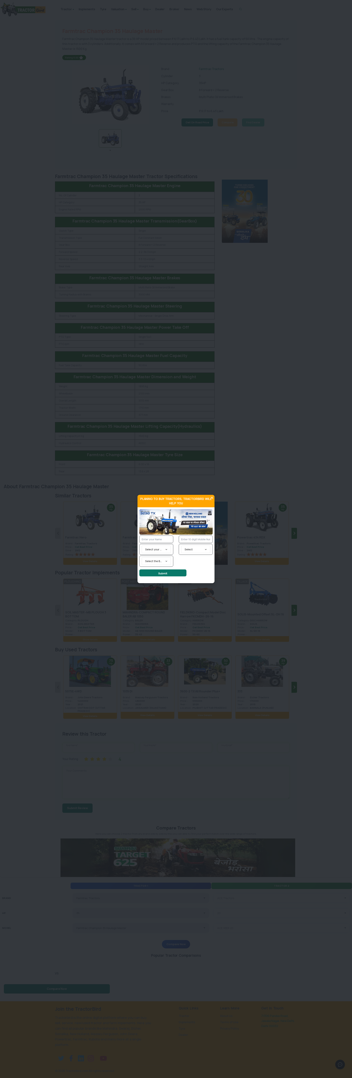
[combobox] (156, 549)
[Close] (212, 498)
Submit (162, 573)
